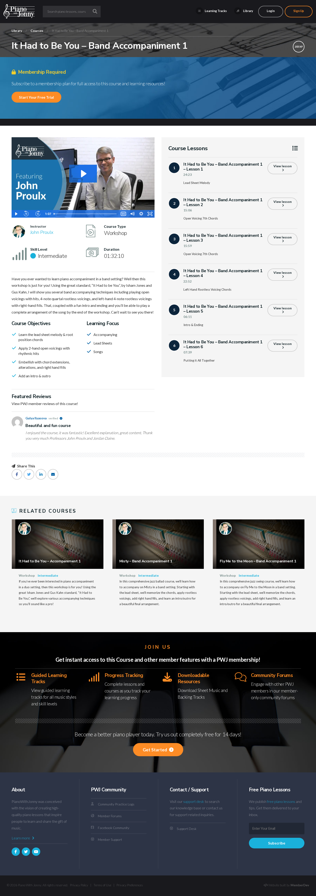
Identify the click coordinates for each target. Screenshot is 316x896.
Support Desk (186, 829)
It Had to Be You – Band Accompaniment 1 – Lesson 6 (223, 344)
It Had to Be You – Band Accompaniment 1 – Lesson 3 (223, 238)
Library (248, 11)
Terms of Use (102, 885)
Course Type (115, 226)
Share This (25, 466)
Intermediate (48, 575)
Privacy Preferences (130, 885)
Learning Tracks (215, 11)
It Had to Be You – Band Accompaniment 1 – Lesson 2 (223, 202)
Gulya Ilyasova (42, 418)
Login (271, 11)
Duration (111, 249)
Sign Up (298, 11)
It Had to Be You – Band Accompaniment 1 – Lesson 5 (223, 309)
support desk (193, 801)
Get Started (155, 749)
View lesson (282, 166)
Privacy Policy (79, 885)
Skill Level (38, 249)
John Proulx (41, 232)
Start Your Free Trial (36, 97)
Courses (37, 31)
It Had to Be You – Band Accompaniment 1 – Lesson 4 (223, 273)
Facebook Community (113, 828)
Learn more (21, 838)
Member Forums (110, 816)
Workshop (27, 575)
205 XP (299, 46)
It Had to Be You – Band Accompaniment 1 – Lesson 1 (223, 167)
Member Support (110, 839)
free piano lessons (281, 801)
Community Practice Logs (116, 804)
